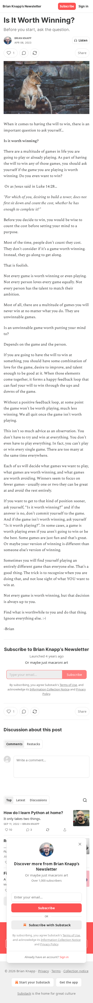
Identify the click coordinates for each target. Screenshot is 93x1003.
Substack (24, 993)
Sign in (83, 6)
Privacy (43, 971)
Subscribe (67, 6)
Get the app (69, 982)
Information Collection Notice (61, 940)
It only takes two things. (22, 818)
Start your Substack (34, 982)
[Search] (84, 800)
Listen (83, 40)
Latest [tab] (20, 800)
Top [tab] (9, 800)
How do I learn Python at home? (33, 812)
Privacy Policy (49, 944)
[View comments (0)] (23, 52)
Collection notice (75, 971)
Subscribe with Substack (50, 925)
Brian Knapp (22, 38)
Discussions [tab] (38, 800)
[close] (80, 844)
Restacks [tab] (33, 744)
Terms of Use (71, 935)
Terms (56, 971)
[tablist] (23, 744)
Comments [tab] (14, 744)
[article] (46, 821)
